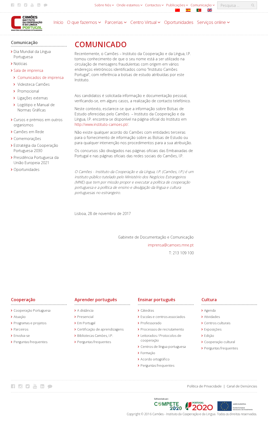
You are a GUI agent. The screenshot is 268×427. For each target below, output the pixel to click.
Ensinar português (156, 299)
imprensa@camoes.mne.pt (171, 244)
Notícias (20, 63)
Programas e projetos (30, 323)
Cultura (209, 299)
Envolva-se (22, 335)
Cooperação (23, 299)
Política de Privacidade (204, 386)
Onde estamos (128, 5)
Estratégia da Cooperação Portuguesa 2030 (36, 148)
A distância (85, 310)
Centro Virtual (144, 22)
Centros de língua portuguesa (163, 346)
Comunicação (202, 5)
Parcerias (114, 22)
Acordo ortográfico (155, 359)
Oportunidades (178, 22)
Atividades (212, 317)
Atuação (20, 317)
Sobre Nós (103, 5)
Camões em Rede (29, 131)
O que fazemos (82, 22)
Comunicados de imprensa (41, 77)
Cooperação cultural (219, 342)
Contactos (153, 5)
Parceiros (21, 329)
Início (58, 22)
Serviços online (212, 22)
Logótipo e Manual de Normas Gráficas (36, 107)
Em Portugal (86, 323)
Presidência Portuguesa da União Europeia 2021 (36, 160)
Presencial (85, 317)
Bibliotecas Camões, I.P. (95, 335)
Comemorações (27, 138)
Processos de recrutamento (162, 329)
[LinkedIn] (43, 386)
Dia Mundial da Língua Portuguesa (32, 54)
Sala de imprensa (28, 70)
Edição (209, 335)
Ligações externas (33, 97)
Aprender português (96, 299)
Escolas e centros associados (163, 317)
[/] (26, 22)
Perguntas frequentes (30, 342)
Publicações (176, 5)
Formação (148, 353)
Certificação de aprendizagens (100, 329)
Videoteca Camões (34, 84)
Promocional (28, 91)
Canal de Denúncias (242, 386)
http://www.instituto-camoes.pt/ (101, 124)
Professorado (151, 323)
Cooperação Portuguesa (32, 310)
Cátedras (147, 310)
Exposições (212, 329)
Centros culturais (217, 323)
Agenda (210, 310)
